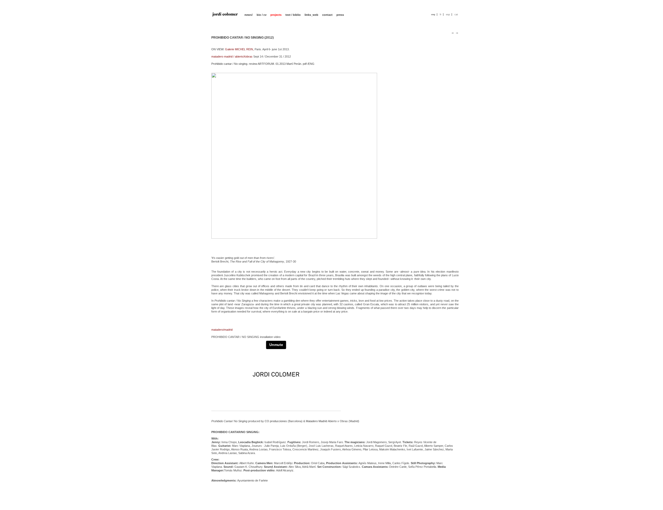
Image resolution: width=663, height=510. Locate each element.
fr (440, 14)
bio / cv (261, 14)
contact (327, 14)
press (340, 14)
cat (456, 14)
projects (276, 14)
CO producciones (276, 421)
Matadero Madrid (316, 421)
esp (448, 14)
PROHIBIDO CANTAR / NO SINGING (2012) (242, 37)
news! (248, 14)
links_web (311, 14)
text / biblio (293, 14)
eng (433, 14)
